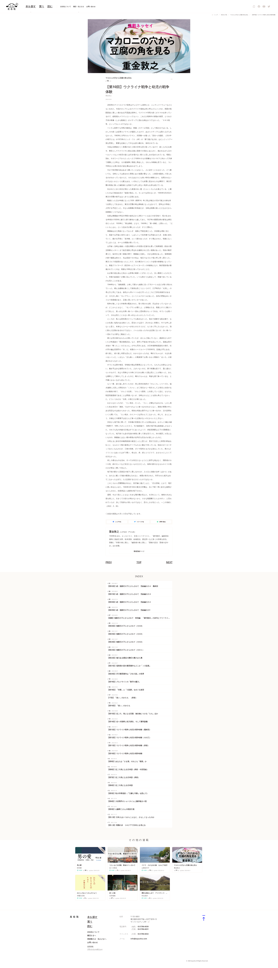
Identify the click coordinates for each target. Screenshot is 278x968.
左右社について (65, 6)
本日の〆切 (224, 15)
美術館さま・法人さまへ (96, 939)
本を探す (92, 917)
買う (41, 6)
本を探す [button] (31, 6)
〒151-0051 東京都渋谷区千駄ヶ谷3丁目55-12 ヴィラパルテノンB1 (144, 919)
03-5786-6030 (143, 926)
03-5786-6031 (143, 929)
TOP (139, 562)
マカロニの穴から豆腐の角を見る (239, 15)
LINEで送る (162, 521)
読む (50, 6)
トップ (216, 15)
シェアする (118, 521)
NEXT (169, 562)
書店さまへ (91, 935)
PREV (109, 562)
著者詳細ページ (139, 551)
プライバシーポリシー (95, 949)
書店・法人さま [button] (78, 6)
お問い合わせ (90, 6)
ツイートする (140, 521)
